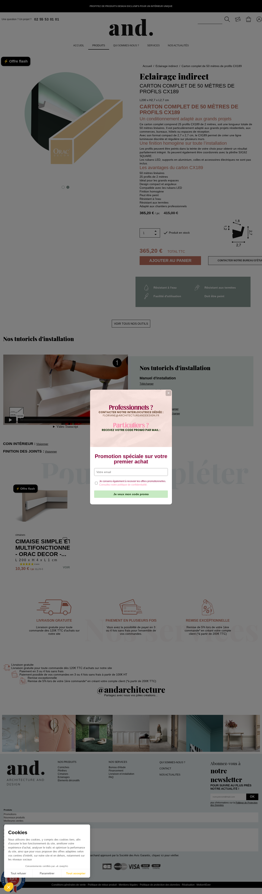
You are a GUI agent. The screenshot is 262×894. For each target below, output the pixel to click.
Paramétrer (47, 873)
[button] (9, 887)
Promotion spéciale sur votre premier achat (131, 459)
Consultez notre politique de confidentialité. (123, 484)
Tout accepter (75, 873)
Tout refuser (18, 873)
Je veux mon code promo (131, 494)
